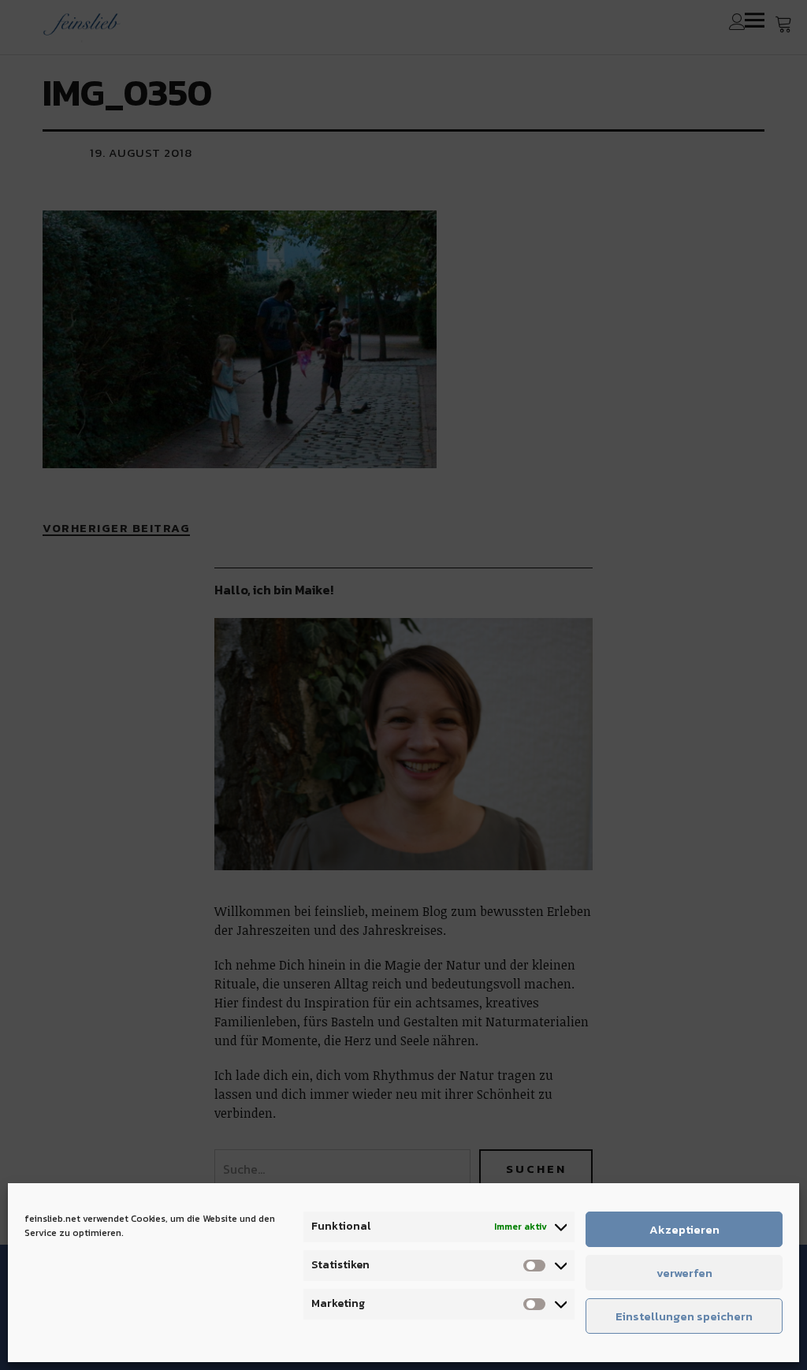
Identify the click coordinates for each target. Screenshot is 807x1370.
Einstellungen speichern (684, 1316)
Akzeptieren (684, 1229)
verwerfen (684, 1273)
